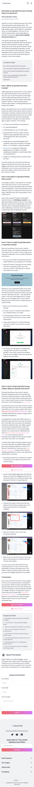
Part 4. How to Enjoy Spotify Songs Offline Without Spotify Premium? (15, 76)
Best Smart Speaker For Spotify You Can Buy (17, 627)
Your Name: (5, 679)
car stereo (27, 402)
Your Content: (6, 697)
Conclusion (6, 79)
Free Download (18, 466)
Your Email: (5, 688)
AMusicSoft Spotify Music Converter (14, 412)
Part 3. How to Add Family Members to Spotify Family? (16, 72)
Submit (17, 713)
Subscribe (17, 750)
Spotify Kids (7, 148)
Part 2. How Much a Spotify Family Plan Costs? (16, 68)
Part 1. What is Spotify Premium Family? (14, 66)
